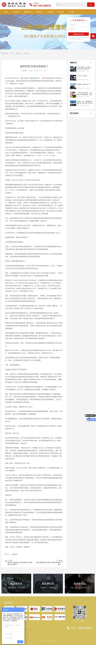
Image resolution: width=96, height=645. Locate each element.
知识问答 (61, 12)
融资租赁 (33, 78)
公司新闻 (50, 12)
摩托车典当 (28, 12)
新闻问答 (18, 53)
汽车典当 (16, 12)
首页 (6, 12)
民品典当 (39, 12)
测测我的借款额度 (78, 34)
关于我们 (72, 12)
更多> (91, 62)
